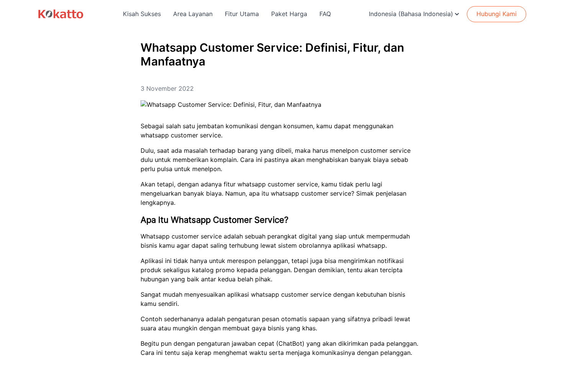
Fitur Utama (242, 14)
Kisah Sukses (142, 14)
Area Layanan (193, 14)
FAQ (325, 14)
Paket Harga (289, 14)
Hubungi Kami (496, 14)
